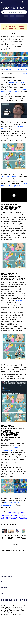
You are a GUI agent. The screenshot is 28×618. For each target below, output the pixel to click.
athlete (16, 517)
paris (22, 512)
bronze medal (21, 511)
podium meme (15, 515)
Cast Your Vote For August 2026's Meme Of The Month (14, 27)
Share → (24, 73)
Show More (14, 544)
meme (14, 511)
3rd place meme (22, 518)
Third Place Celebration (9, 177)
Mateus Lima (7, 69)
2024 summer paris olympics (12, 512)
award (7, 518)
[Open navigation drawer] (26, 2)
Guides (14, 33)
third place (13, 518)
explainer (9, 511)
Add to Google (22, 69)
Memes (12, 16)
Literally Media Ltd (16, 607)
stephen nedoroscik (7, 514)
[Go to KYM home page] (2, 2)
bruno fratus (18, 514)
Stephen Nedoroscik (16, 82)
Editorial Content (20, 16)
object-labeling (19, 300)
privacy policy (20, 610)
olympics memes (8, 517)
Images (6, 16)
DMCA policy (8, 612)
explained (22, 515)
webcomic (19, 129)
